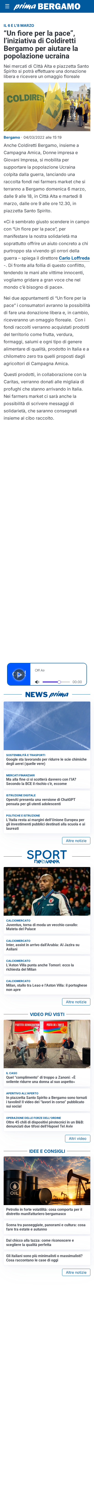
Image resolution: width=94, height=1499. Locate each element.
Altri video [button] (77, 1138)
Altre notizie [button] (76, 840)
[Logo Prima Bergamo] (47, 6)
